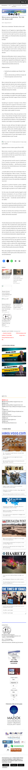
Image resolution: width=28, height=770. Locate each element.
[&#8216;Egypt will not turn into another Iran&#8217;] (7, 272)
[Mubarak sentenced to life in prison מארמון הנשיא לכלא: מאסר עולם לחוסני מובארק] (18, 272)
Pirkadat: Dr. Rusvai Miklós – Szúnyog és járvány (13, 374)
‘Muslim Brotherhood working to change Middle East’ (7, 293)
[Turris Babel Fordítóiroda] (7, 743)
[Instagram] (19, 15)
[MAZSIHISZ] (14, 739)
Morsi (9, 56)
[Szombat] (6, 747)
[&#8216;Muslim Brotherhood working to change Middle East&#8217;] (7, 288)
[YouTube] (11, 15)
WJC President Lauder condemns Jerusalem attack (18, 306)
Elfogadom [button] (13, 765)
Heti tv (4, 396)
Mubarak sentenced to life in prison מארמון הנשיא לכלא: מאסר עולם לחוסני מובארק (18, 278)
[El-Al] (16, 735)
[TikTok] (14, 15)
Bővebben (4, 767)
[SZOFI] (17, 743)
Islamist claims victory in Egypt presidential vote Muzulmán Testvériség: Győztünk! (7, 307)
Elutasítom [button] (21, 765)
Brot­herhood (15, 166)
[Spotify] (16, 15)
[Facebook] (9, 15)
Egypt (19, 43)
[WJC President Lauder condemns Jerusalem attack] (18, 301)
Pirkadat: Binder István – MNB (9, 359)
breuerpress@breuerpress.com (13, 636)
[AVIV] (7, 735)
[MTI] (23, 743)
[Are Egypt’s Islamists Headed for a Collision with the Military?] (7, 317)
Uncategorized (17, 331)
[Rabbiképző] (9, 747)
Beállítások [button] (5, 765)
